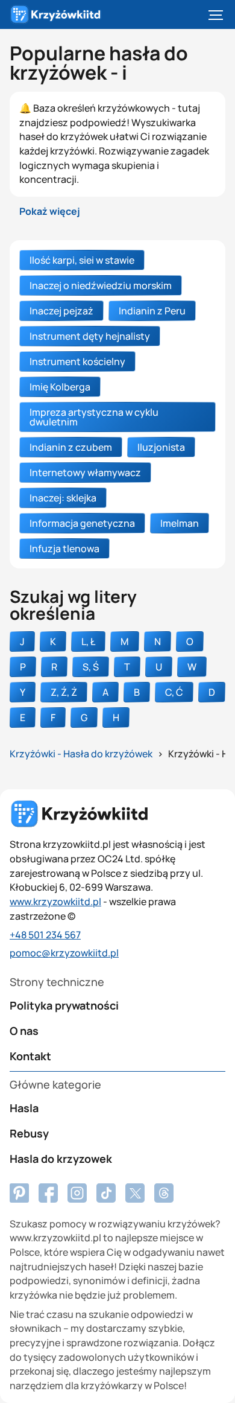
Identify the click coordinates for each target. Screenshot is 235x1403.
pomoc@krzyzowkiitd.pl (64, 952)
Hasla (24, 1108)
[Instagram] (77, 1193)
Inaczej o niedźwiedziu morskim (101, 285)
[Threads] (164, 1193)
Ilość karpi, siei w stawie (82, 260)
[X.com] (135, 1193)
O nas (24, 1030)
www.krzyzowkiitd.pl (55, 901)
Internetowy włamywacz (85, 472)
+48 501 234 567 (45, 934)
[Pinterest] (48, 1193)
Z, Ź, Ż (64, 692)
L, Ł (88, 641)
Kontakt (30, 1056)
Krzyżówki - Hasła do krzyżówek (81, 753)
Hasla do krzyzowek (61, 1158)
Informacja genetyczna (82, 523)
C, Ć (174, 692)
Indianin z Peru (152, 310)
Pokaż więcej (49, 211)
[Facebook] (19, 1193)
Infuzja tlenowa (64, 548)
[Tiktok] (106, 1193)
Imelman (179, 523)
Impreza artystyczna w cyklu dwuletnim (94, 417)
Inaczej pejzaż (61, 310)
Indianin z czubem (71, 447)
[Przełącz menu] (215, 14)
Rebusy (29, 1133)
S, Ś (91, 666)
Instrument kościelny (77, 361)
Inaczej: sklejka (63, 497)
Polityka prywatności (64, 1005)
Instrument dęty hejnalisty (90, 336)
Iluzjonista (161, 447)
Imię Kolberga (60, 386)
